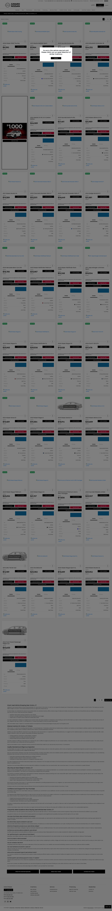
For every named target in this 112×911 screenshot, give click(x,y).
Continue (56, 58)
